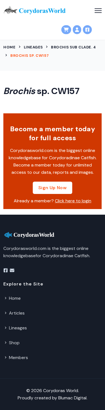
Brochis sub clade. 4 (73, 47)
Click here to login (73, 201)
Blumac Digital (72, 398)
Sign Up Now (52, 188)
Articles (16, 313)
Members (18, 357)
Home (9, 47)
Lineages (33, 47)
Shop (14, 343)
